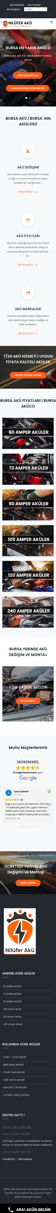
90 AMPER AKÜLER (12, 1001)
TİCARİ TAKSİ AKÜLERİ (14, 1072)
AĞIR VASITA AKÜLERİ (13, 1079)
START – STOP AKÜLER (14, 1057)
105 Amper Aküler (12, 1009)
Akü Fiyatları (34, 4)
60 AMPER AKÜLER (12, 986)
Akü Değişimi (13, 9)
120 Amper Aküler (12, 1016)
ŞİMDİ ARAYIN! (28, 882)
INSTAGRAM (25, 1159)
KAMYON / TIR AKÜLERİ (14, 1087)
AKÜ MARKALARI (28, 309)
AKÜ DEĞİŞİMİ (28, 167)
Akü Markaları (17, 4)
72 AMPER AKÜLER (12, 993)
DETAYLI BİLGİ (25, 191)
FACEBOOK (8, 1159)
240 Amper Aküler (13, 1024)
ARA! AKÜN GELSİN (27, 75)
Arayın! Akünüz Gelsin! (28, 375)
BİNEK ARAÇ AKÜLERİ (13, 1064)
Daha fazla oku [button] (31, 818)
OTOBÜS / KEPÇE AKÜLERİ (16, 1095)
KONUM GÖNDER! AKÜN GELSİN (27, 88)
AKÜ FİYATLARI (28, 236)
